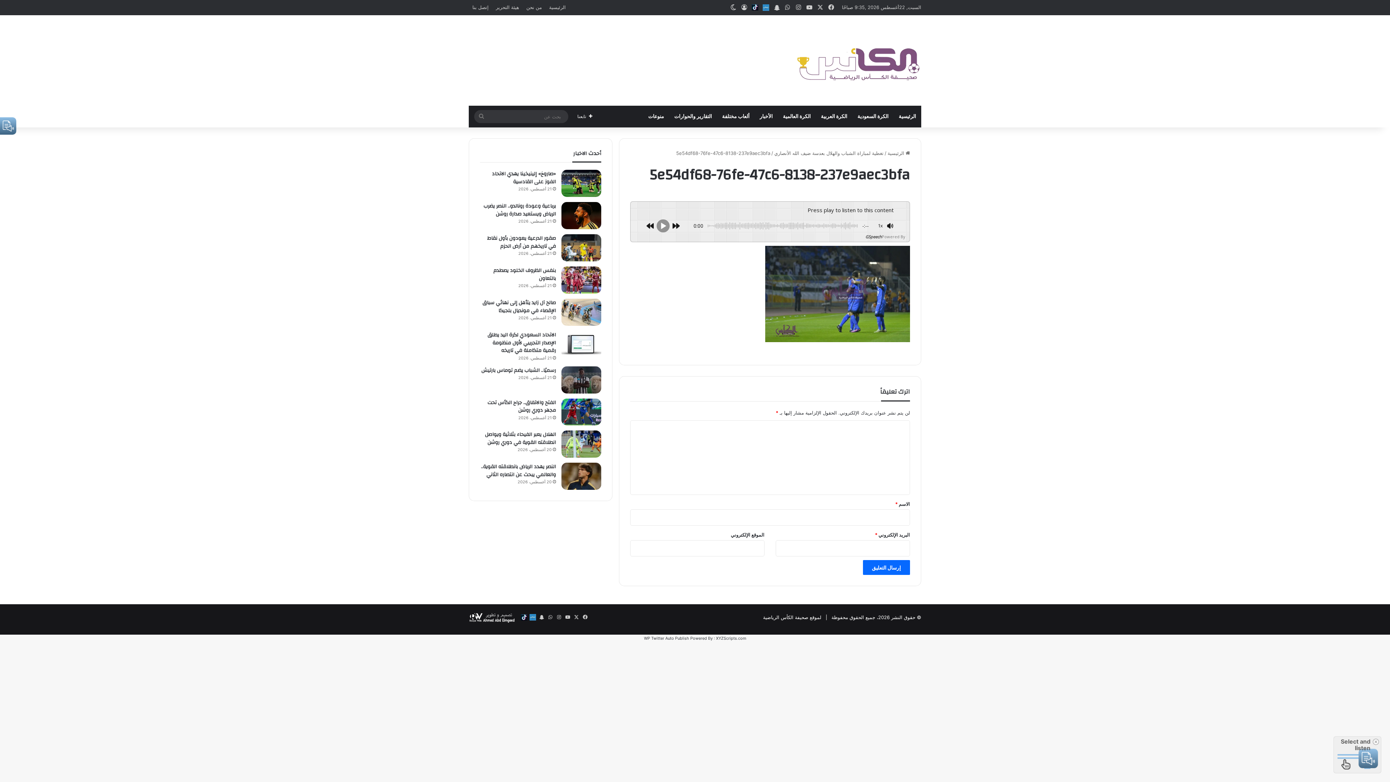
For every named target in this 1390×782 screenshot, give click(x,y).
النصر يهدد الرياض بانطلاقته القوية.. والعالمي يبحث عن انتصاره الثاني (518, 470)
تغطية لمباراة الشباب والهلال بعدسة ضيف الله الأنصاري (829, 153)
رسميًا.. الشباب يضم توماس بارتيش (518, 370)
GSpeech (873, 237)
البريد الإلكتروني (892, 535)
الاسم (902, 504)
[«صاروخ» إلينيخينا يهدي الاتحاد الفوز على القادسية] (581, 183)
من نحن (534, 7)
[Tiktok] (755, 7)
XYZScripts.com (731, 638)
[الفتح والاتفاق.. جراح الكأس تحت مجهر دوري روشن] (581, 412)
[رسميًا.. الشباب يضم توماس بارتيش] (581, 380)
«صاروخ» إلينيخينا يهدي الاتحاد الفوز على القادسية (524, 177)
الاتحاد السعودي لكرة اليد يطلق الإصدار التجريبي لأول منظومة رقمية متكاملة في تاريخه (522, 342)
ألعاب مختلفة (736, 116)
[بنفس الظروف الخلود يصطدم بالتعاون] (581, 280)
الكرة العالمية (797, 116)
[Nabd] (766, 7)
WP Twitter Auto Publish (666, 638)
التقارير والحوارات (693, 116)
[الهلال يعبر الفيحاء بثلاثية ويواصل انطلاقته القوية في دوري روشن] (581, 444)
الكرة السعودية (873, 116)
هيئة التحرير (507, 7)
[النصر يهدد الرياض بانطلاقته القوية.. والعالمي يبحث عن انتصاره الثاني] (581, 476)
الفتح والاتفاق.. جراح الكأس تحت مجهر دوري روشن (522, 406)
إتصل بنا (480, 7)
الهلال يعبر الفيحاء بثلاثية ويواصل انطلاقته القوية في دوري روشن (520, 438)
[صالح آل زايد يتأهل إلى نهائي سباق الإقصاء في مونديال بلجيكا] (581, 312)
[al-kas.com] (858, 60)
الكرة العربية (834, 116)
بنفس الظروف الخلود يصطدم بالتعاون (524, 274)
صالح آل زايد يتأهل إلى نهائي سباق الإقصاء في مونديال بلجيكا (519, 306)
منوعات (656, 116)
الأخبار (766, 116)
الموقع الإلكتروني (747, 535)
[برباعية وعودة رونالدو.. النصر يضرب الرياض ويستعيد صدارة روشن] (581, 215)
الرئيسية (557, 7)
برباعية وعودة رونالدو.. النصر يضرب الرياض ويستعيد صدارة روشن (520, 210)
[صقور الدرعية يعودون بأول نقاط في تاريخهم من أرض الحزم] (581, 247)
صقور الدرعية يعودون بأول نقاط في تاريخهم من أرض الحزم (521, 242)
